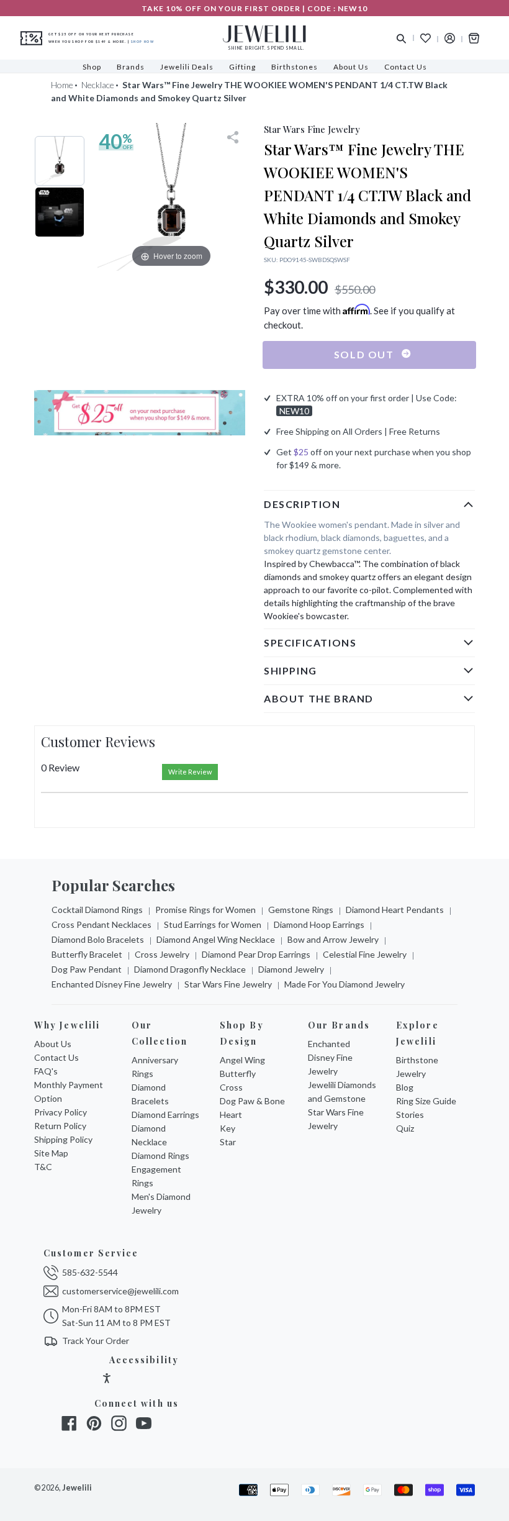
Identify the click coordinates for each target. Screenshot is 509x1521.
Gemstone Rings (300, 909)
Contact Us (56, 1057)
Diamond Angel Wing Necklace (215, 939)
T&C (43, 1166)
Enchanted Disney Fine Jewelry (112, 984)
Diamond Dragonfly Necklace (190, 969)
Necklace (97, 84)
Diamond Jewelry (291, 969)
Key (227, 1128)
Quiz (405, 1128)
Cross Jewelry (162, 954)
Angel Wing (242, 1060)
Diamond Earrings (165, 1114)
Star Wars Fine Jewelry (228, 984)
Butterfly (238, 1073)
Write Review (190, 772)
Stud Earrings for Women (212, 924)
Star (228, 1142)
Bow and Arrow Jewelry (333, 939)
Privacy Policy (60, 1112)
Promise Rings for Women (205, 909)
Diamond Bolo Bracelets (98, 939)
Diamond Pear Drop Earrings (256, 954)
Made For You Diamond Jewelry (344, 984)
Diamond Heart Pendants (395, 909)
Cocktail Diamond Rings (97, 909)
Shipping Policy (63, 1139)
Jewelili (77, 1487)
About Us (52, 1043)
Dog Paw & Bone (252, 1101)
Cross (231, 1087)
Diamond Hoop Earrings (319, 924)
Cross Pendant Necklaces (101, 924)
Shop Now (142, 41)
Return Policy (60, 1125)
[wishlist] (425, 38)
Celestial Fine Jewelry (365, 954)
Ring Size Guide (426, 1101)
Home (62, 84)
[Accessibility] (107, 1379)
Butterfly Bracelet (87, 954)
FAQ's (46, 1071)
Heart (231, 1114)
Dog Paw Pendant (87, 969)
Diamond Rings (160, 1155)
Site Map (51, 1153)
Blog (404, 1087)
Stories (410, 1114)
